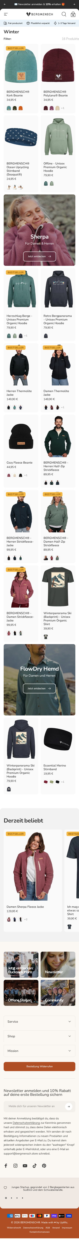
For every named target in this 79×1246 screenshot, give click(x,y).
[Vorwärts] (74, 4)
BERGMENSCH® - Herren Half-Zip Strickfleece (56, 466)
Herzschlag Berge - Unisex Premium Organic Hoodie (19, 319)
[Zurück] (4, 4)
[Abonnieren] (68, 1106)
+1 (63, 108)
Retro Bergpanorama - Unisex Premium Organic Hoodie (58, 319)
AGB (48, 1228)
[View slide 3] (17, 1198)
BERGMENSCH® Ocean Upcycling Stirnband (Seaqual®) (18, 169)
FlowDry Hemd (39, 669)
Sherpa (39, 237)
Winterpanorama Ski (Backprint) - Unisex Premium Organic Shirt (57, 618)
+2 (26, 919)
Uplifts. (64, 1222)
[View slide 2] (11, 1198)
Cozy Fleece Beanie (20, 462)
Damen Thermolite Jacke (56, 393)
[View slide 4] (22, 1198)
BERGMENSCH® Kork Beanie (18, 93)
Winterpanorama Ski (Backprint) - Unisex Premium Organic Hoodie (21, 771)
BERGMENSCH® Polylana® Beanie (56, 93)
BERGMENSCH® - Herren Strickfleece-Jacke (20, 541)
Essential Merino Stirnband (55, 767)
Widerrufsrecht (14, 1228)
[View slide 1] (6, 1198)
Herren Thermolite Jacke (19, 393)
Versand (56, 1228)
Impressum (67, 1228)
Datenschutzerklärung (26, 1123)
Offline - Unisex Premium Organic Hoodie (55, 167)
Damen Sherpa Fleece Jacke (25, 907)
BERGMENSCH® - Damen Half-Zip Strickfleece (56, 541)
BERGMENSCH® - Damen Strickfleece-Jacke (20, 616)
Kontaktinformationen (40, 1232)
